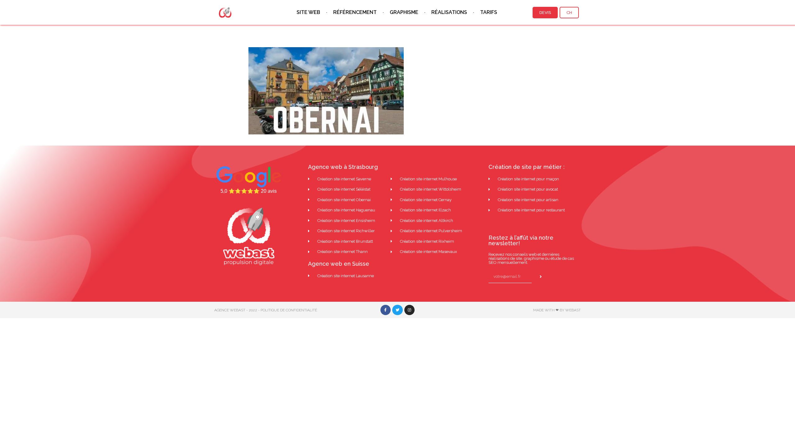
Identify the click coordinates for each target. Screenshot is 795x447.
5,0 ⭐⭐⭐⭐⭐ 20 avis (248, 191)
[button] (545, 12)
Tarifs (488, 12)
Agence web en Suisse (338, 263)
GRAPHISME (404, 12)
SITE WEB (308, 12)
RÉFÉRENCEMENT (355, 12)
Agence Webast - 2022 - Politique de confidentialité (265, 310)
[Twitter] (397, 310)
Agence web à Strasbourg (343, 167)
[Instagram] (409, 310)
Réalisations (449, 12)
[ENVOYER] (542, 277)
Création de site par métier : (526, 167)
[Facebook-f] (385, 310)
